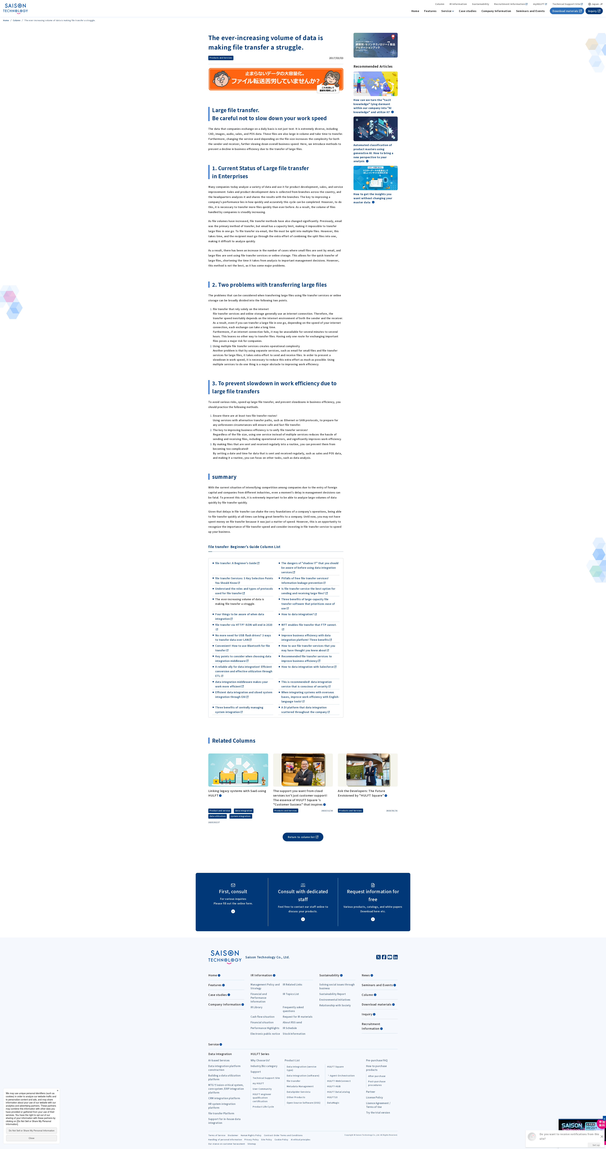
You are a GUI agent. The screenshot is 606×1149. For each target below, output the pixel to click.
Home (415, 11)
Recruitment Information (509, 4)
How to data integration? (297, 614)
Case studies (467, 11)
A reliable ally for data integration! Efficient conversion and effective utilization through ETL (243, 671)
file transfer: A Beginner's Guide (235, 563)
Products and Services (221, 57)
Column (439, 4)
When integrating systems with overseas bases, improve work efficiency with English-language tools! (310, 696)
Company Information (496, 11)
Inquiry (592, 11)
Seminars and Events (530, 11)
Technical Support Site (566, 4)
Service (446, 11)
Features (430, 11)
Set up (596, 1144)
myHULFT (538, 4)
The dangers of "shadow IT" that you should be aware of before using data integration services (310, 567)
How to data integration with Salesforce (307, 666)
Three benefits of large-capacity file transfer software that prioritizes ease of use (308, 603)
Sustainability (480, 4)
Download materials (565, 11)
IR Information (458, 4)
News (366, 975)
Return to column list (301, 837)
